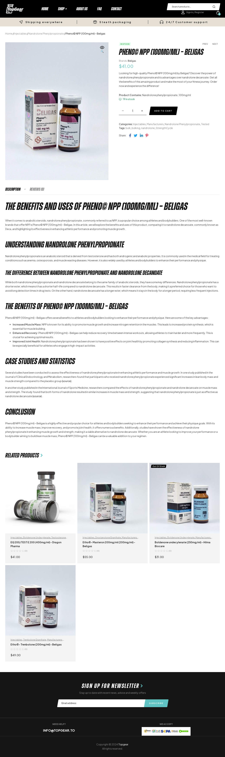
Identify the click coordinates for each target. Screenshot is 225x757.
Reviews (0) (37, 189)
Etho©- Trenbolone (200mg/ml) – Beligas (36, 644)
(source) (66, 381)
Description (13, 189)
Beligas (132, 60)
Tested (205, 124)
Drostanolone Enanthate (108, 537)
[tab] (17, 189)
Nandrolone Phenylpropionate (46, 33)
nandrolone (148, 128)
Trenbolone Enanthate (34, 639)
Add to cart (163, 111)
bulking (136, 128)
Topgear (123, 744)
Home (8, 33)
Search (215, 6)
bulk (128, 128)
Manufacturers (155, 124)
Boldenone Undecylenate (36, 537)
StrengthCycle (164, 128)
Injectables (20, 33)
